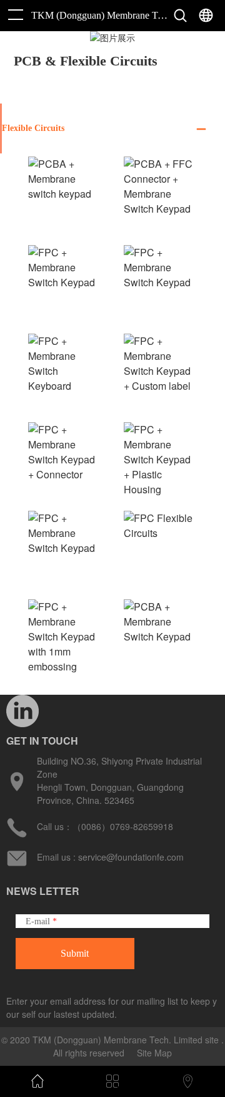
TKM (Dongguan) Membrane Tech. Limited (99, 15)
